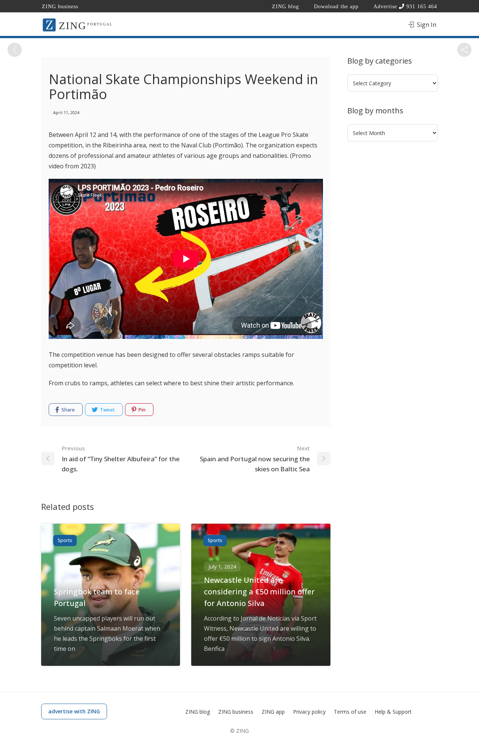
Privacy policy (309, 711)
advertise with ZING (74, 711)
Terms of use (350, 711)
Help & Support (393, 711)
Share (67, 409)
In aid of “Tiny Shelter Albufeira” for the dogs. (121, 458)
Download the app (336, 6)
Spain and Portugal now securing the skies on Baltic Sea (255, 458)
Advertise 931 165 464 (405, 6)
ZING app (273, 711)
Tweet (107, 409)
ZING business (60, 6)
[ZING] (49, 24)
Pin (141, 409)
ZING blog (285, 6)
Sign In (425, 25)
